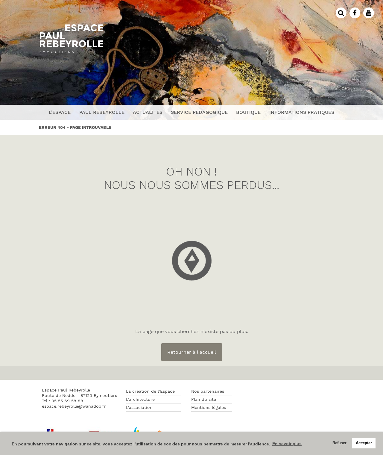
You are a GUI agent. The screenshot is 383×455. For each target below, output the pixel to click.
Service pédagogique (199, 112)
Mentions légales (208, 407)
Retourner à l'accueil (191, 352)
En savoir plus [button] (287, 443)
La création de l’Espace (150, 391)
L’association (139, 407)
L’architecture (140, 399)
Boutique (248, 112)
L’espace (60, 112)
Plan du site (203, 399)
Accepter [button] (364, 443)
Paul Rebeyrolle (101, 112)
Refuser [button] (339, 443)
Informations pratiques (301, 112)
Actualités (147, 112)
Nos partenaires (207, 391)
